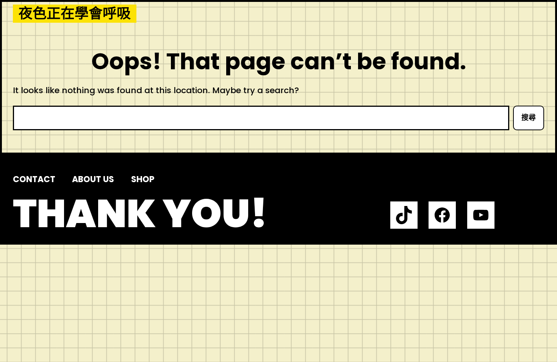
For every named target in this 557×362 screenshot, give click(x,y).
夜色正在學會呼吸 (75, 14)
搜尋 (528, 117)
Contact (34, 179)
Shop (142, 179)
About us (93, 179)
